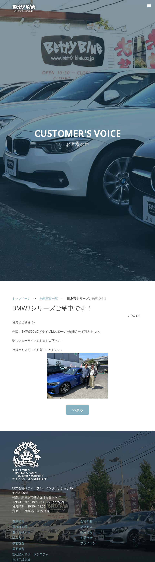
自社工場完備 (21, 560)
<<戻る (77, 409)
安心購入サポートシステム (30, 554)
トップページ (22, 298)
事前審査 (18, 543)
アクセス (86, 527)
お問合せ (86, 538)
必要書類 (18, 549)
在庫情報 (18, 521)
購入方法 (18, 538)
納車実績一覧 (49, 298)
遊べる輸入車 (21, 532)
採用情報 (86, 532)
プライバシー (89, 543)
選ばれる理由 (21, 527)
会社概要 (86, 521)
